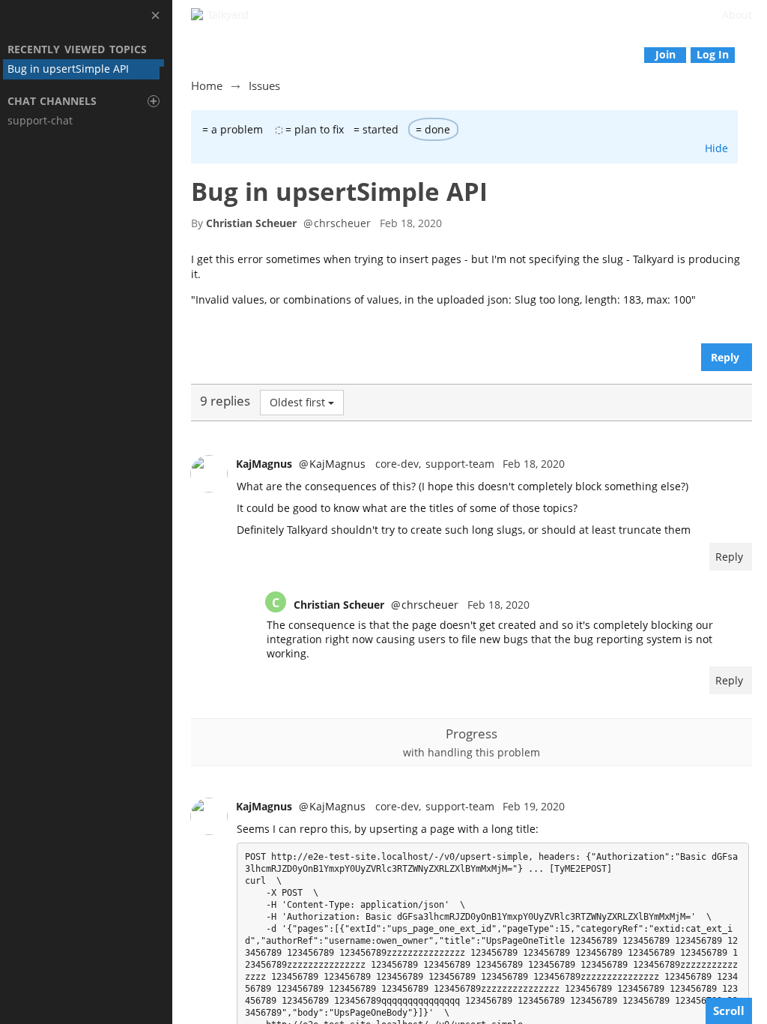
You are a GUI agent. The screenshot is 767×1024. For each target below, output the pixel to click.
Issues (264, 85)
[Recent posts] (756, 54)
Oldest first (297, 402)
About (737, 14)
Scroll (729, 1010)
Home (206, 85)
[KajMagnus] (209, 474)
